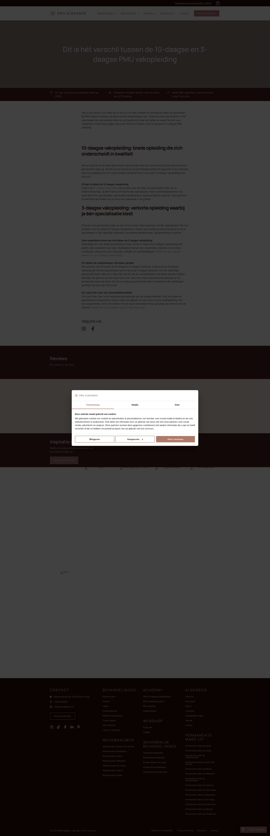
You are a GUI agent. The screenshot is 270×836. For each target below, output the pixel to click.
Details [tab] (135, 405)
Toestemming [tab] (92, 405)
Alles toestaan (175, 439)
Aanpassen (133, 439)
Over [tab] (177, 405)
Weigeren (94, 439)
